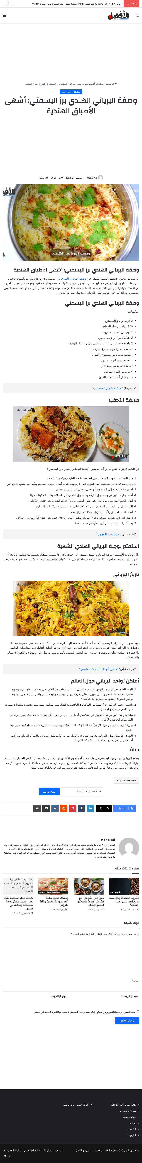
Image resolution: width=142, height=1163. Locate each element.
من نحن (59, 1150)
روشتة (133, 1123)
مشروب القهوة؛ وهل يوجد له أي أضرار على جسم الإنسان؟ (124, 902)
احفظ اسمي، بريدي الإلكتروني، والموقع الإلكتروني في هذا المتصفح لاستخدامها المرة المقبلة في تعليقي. (84, 1011)
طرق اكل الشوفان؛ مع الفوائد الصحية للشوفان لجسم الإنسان (90, 902)
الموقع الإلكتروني (59, 996)
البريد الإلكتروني (130, 996)
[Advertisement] (71, 52)
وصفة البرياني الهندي (73, 278)
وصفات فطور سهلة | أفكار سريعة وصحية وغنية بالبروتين (54, 902)
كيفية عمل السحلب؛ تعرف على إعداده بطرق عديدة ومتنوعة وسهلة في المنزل (18, 903)
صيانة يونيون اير (127, 1110)
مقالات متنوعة (125, 780)
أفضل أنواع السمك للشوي (99, 669)
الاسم (135, 980)
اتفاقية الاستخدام (32, 1150)
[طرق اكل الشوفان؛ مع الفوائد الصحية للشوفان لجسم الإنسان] (89, 886)
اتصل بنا (48, 1150)
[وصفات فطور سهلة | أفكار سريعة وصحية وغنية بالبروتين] (53, 886)
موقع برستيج (129, 1116)
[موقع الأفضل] (118, 15)
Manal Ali (92, 177)
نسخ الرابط (49, 791)
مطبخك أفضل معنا (94, 83)
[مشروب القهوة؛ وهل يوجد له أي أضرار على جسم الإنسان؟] (124, 886)
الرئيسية (110, 83)
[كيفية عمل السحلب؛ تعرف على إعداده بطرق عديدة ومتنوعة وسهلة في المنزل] (18, 886)
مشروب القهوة (109, 534)
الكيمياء (132, 1129)
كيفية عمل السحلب (107, 388)
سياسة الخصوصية (13, 1150)
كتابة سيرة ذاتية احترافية (123, 1104)
